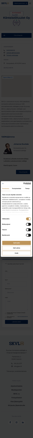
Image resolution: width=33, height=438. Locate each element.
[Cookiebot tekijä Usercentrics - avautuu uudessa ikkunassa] (23, 183)
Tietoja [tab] (27, 188)
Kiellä (16, 253)
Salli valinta (16, 248)
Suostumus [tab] (5, 188)
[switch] (28, 224)
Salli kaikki (16, 243)
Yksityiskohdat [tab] (16, 188)
